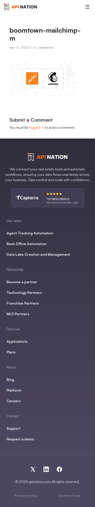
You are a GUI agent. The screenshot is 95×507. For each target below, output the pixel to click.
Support (13, 428)
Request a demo (20, 439)
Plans (11, 352)
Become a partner (22, 282)
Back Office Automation (27, 244)
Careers (14, 401)
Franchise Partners (23, 303)
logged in (36, 127)
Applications (17, 341)
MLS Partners (18, 314)
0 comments (44, 47)
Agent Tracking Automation (30, 233)
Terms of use (69, 495)
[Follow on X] (34, 468)
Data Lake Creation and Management (38, 254)
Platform (14, 390)
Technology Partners (24, 292)
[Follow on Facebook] (58, 468)
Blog (10, 379)
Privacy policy (25, 495)
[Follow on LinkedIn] (48, 468)
